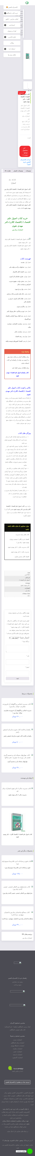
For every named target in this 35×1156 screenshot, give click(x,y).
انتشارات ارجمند (17, 1054)
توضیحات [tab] (28, 171)
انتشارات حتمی (17, 1051)
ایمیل (27, 667)
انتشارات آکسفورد (17, 1057)
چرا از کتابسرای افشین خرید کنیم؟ (25, 162)
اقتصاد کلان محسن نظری (22, 556)
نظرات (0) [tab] (8, 171)
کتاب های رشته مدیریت (22, 534)
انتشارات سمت (17, 1040)
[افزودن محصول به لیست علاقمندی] (25, 88)
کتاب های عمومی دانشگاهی (17, 1030)
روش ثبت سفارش (17, 982)
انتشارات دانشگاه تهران (17, 1046)
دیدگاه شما (25, 641)
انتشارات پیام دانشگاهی (17, 1043)
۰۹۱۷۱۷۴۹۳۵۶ (18, 1069)
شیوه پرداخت (17, 985)
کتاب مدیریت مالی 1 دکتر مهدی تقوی (18, 547)
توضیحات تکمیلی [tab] (18, 171)
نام (27, 656)
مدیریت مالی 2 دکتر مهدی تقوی (20, 552)
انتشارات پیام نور (27, 938)
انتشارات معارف (17, 1048)
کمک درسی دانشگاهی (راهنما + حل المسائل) (17, 1027)
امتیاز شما (23, 637)
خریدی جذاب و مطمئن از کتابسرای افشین (17, 1082)
